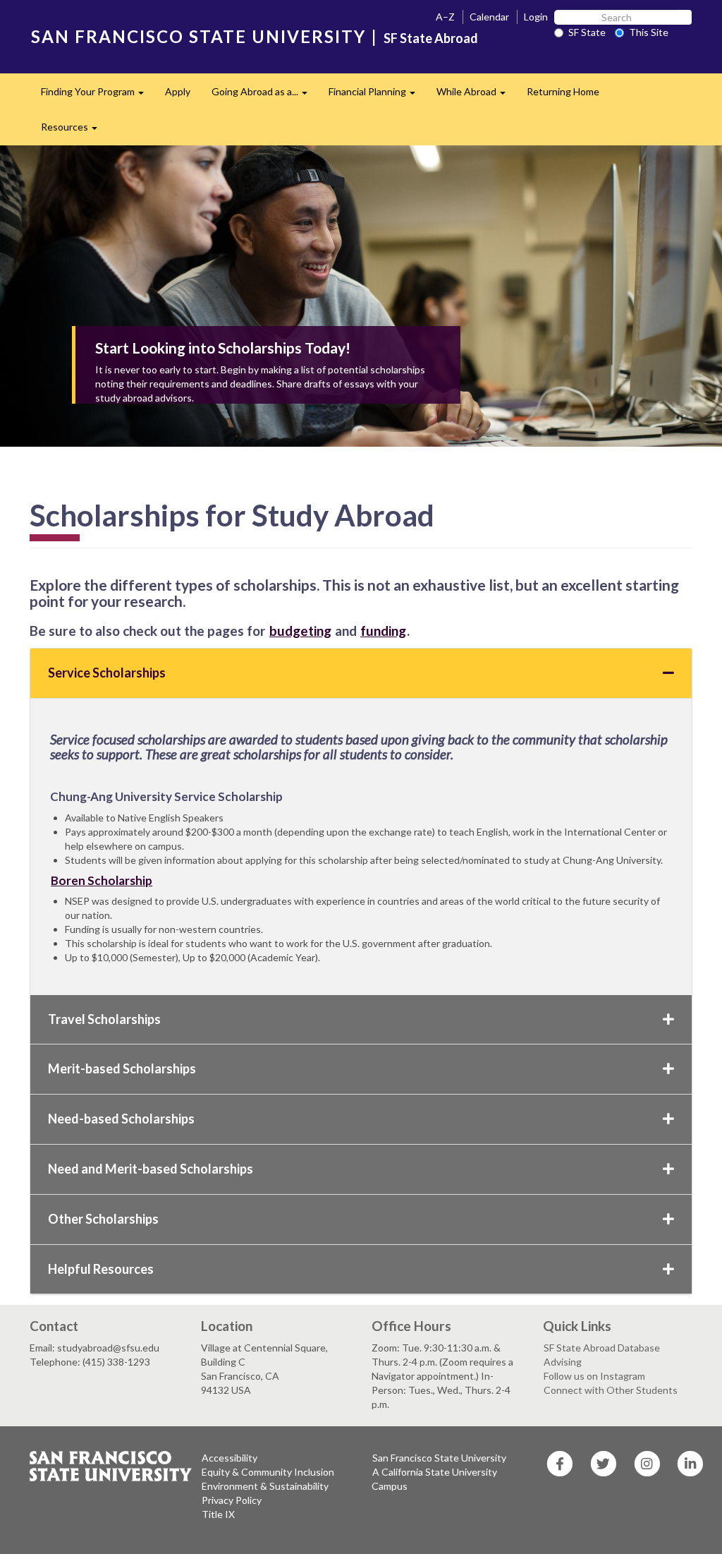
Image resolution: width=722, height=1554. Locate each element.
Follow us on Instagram (594, 1376)
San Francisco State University (439, 1458)
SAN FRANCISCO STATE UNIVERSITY (198, 36)
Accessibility (229, 1458)
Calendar (489, 17)
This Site (648, 32)
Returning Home (563, 91)
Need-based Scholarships (121, 1118)
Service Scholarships (107, 672)
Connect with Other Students (611, 1390)
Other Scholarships (103, 1219)
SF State (587, 32)
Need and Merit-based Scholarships (150, 1168)
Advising (563, 1362)
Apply (177, 91)
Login (536, 17)
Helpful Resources (101, 1269)
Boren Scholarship (101, 880)
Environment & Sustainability (265, 1486)
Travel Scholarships (104, 1019)
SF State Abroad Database (602, 1348)
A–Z (445, 17)
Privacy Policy (232, 1500)
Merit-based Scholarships (122, 1068)
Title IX (218, 1514)
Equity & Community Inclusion (268, 1472)
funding (383, 630)
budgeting (300, 630)
